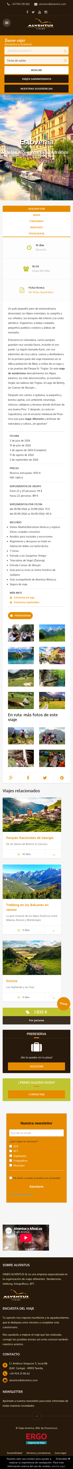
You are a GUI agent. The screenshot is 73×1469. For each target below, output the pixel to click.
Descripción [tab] (36, 208)
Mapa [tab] (36, 214)
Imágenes (36, 227)
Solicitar (36, 1066)
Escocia (11, 981)
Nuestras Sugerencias (37, 88)
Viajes (15, 99)
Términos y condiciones (38, 1453)
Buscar (36, 70)
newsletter (32, 1401)
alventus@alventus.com (52, 3)
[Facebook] (27, 11)
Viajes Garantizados (36, 79)
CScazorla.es (50, 1428)
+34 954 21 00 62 (19, 1373)
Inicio (6, 99)
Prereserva (36, 233)
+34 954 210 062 (20, 3)
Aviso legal (60, 1453)
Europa (40, 99)
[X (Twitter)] (33, 11)
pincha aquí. (59, 1466)
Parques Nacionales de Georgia (29, 838)
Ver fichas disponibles (41, 292)
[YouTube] (39, 11)
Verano (27, 99)
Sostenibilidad (14, 1453)
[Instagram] (45, 11)
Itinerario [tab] (37, 221)
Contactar (36, 1094)
